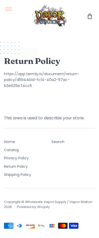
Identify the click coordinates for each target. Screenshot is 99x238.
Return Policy (16, 166)
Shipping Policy (17, 174)
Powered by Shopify (33, 207)
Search (57, 141)
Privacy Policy (16, 158)
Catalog (11, 150)
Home (9, 141)
